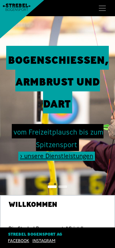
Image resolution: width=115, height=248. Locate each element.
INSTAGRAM (43, 240)
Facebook (18, 240)
